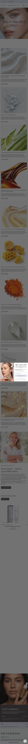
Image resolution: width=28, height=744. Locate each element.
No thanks (21, 377)
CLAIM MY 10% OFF (21, 375)
